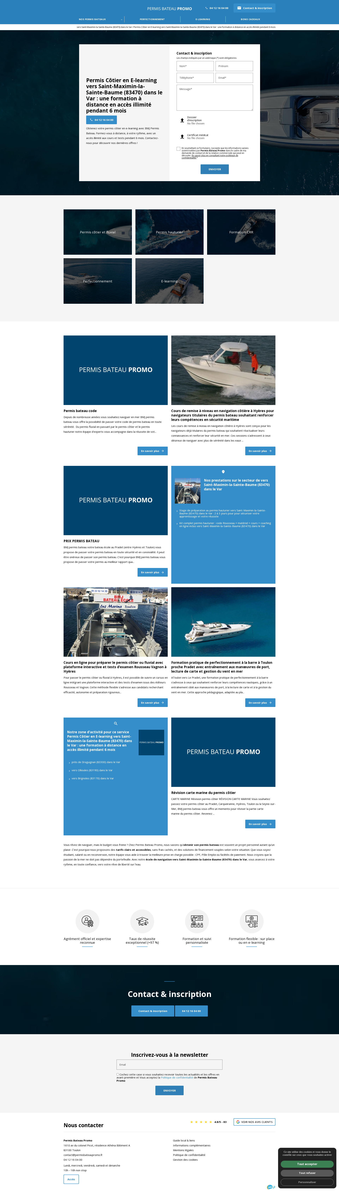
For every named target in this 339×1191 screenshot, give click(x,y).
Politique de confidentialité (177, 1077)
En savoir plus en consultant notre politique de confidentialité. (210, 156)
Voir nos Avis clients (257, 1122)
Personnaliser (307, 1182)
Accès (71, 1179)
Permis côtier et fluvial (97, 232)
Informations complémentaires (191, 1145)
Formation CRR (241, 232)
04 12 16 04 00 (219, 8)
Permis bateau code (80, 411)
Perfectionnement (152, 19)
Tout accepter (307, 1164)
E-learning (203, 19)
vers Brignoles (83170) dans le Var (93, 778)
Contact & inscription (254, 8)
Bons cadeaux (250, 19)
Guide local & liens (184, 1140)
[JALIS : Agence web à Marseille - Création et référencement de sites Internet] (271, 1187)
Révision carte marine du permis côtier (203, 792)
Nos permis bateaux (92, 19)
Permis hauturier (169, 232)
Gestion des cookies (185, 1159)
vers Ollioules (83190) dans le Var (92, 770)
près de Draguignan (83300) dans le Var (96, 762)
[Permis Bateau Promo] (169, 9)
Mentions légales (183, 1150)
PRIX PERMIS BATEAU (81, 541)
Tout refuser (307, 1173)
